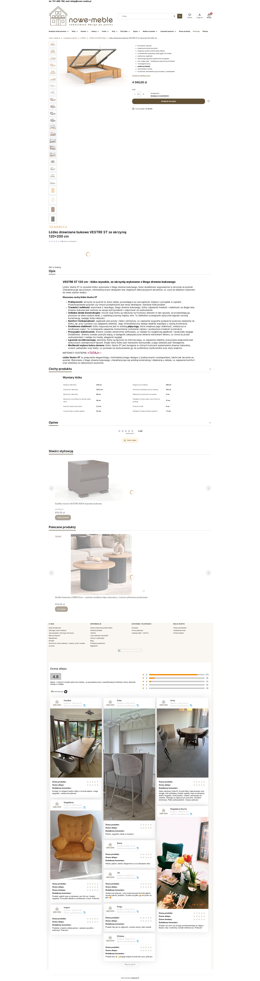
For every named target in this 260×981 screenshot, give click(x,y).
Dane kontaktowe (55, 628)
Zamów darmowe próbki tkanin (101, 628)
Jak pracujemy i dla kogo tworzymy (61, 633)
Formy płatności (137, 630)
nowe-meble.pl (54, 38)
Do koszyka (61, 609)
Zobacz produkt (63, 517)
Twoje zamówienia (179, 628)
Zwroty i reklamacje (97, 638)
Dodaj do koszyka (168, 101)
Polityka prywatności (97, 643)
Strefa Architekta (96, 630)
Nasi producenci (54, 636)
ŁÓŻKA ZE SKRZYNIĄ (97, 38)
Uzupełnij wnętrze (70, 38)
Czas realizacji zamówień (99, 636)
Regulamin (94, 646)
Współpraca (53, 638)
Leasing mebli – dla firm (140, 633)
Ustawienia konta (179, 630)
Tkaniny (93, 633)
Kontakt (51, 641)
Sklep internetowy (129, 978)
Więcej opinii (130, 964)
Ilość (134, 89)
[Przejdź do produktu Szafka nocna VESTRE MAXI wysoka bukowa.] (89, 478)
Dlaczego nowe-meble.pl (57, 630)
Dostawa (135, 628)
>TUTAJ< (93, 352)
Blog (92, 641)
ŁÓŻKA (83, 38)
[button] (179, 16)
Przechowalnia (178, 633)
